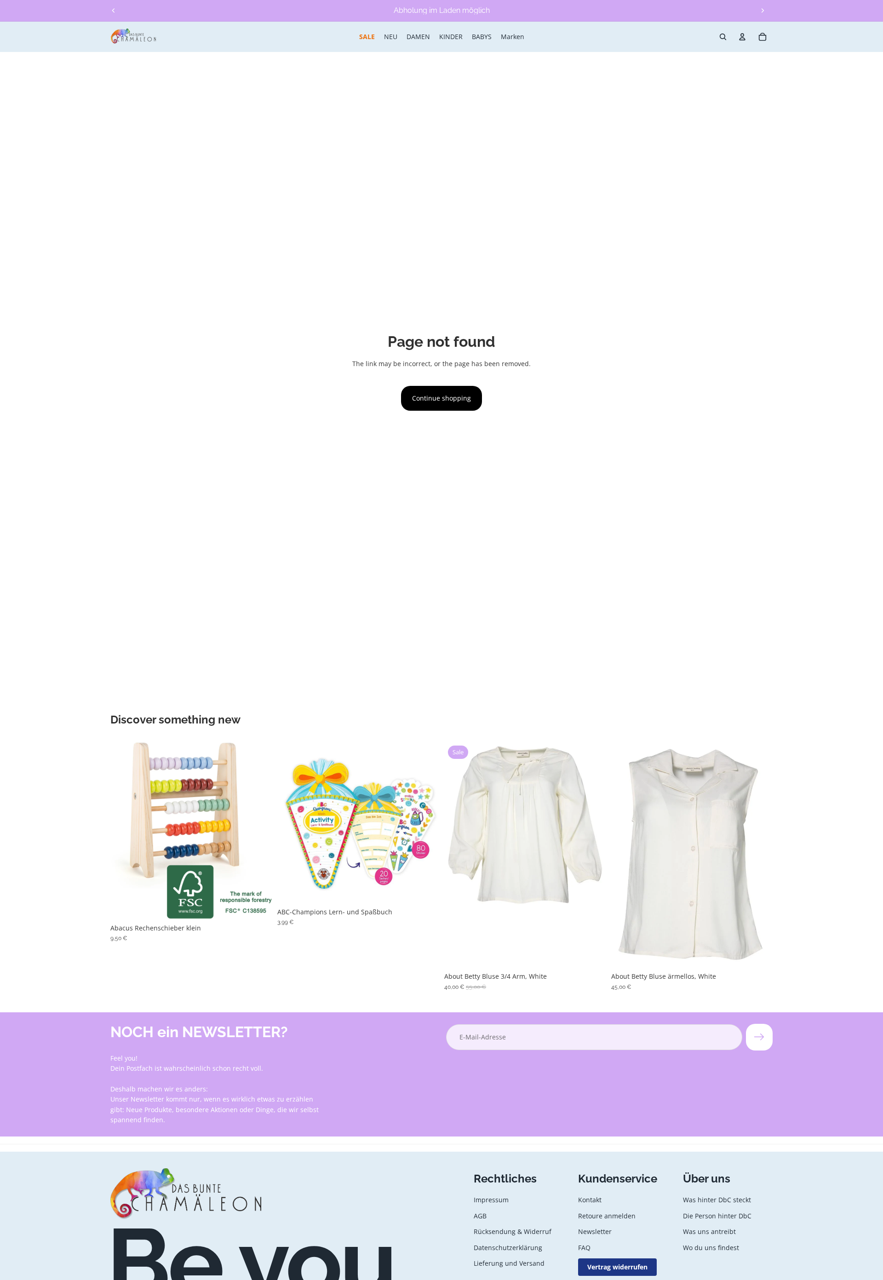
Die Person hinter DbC (717, 1215)
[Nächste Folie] (762, 10)
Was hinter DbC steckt (717, 1200)
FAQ (584, 1247)
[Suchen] (723, 37)
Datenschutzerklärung (508, 1247)
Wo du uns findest (711, 1247)
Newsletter (595, 1232)
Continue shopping (441, 398)
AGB (480, 1215)
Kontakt (590, 1200)
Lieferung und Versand (509, 1263)
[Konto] (742, 37)
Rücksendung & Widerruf (512, 1232)
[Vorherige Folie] (113, 10)
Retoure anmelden (607, 1215)
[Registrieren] (759, 1037)
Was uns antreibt (709, 1232)
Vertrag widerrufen (617, 1267)
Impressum (491, 1200)
